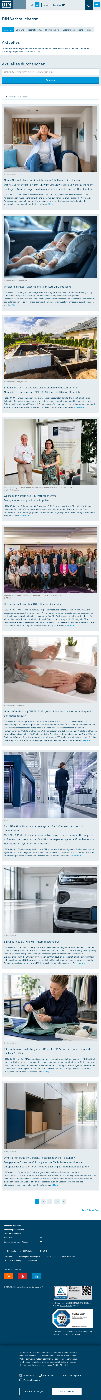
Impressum (32, 1260)
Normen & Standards (12, 1225)
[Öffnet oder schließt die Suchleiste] (89, 5)
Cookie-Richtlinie (61, 1365)
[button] (72, 1375)
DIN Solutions (28, 1251)
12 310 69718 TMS (67, 1334)
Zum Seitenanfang (90, 1210)
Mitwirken (8, 1238)
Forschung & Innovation (14, 1229)
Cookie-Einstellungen (14, 1260)
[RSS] (8, 1276)
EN (32, 5)
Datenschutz (51, 1256)
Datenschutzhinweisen (29, 1365)
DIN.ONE (43, 1251)
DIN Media (11, 1251)
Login (46, 5)
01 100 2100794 (66, 1305)
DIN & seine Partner (12, 1234)
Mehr (51, 204)
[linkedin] (36, 1276)
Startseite (9, 1256)
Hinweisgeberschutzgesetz (30, 1256)
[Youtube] (22, 1276)
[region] (50, 1368)
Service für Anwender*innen (16, 1242)
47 (57, 1201)
